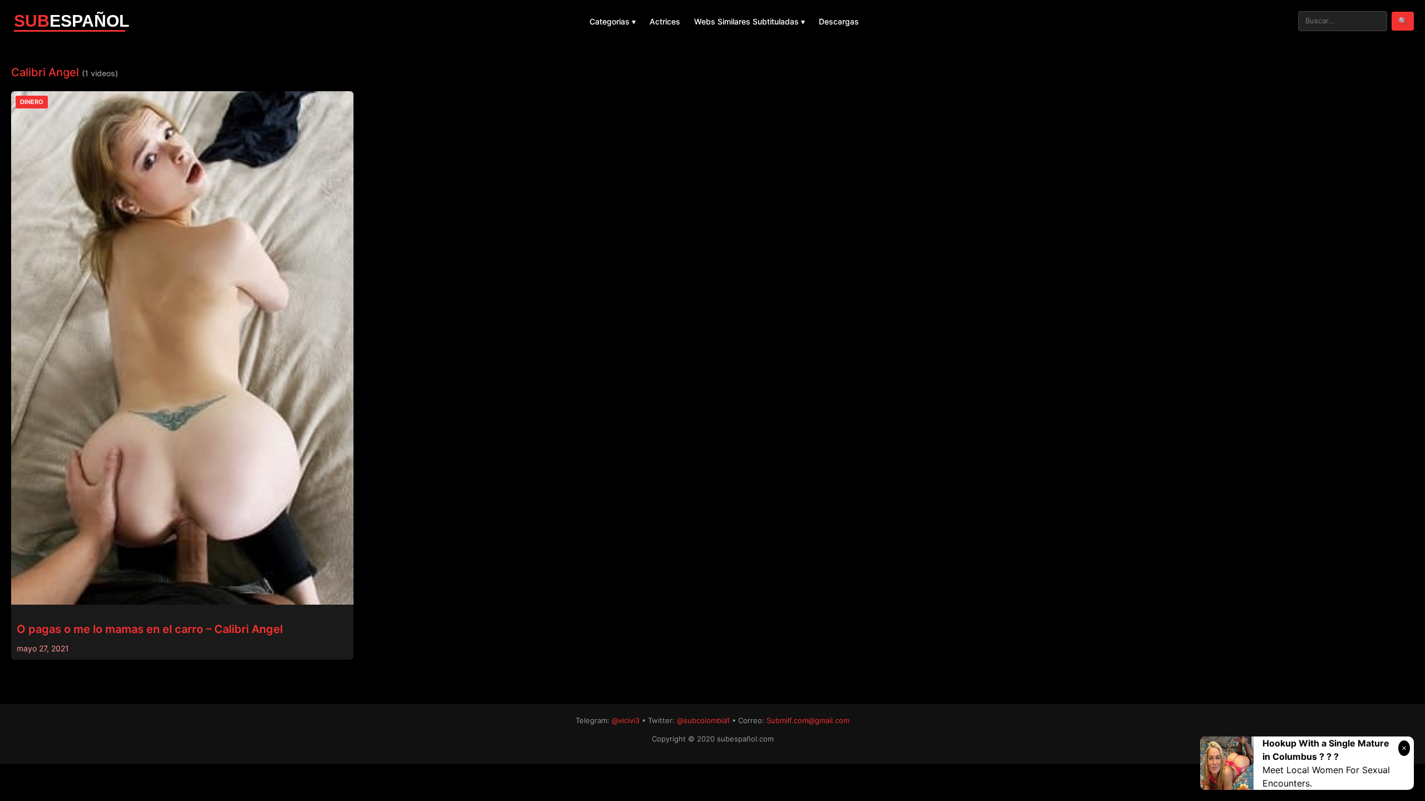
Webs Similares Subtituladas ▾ (749, 21)
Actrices (665, 21)
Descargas (839, 21)
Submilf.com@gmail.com (807, 720)
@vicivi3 (626, 720)
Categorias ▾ (612, 21)
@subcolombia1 (703, 720)
